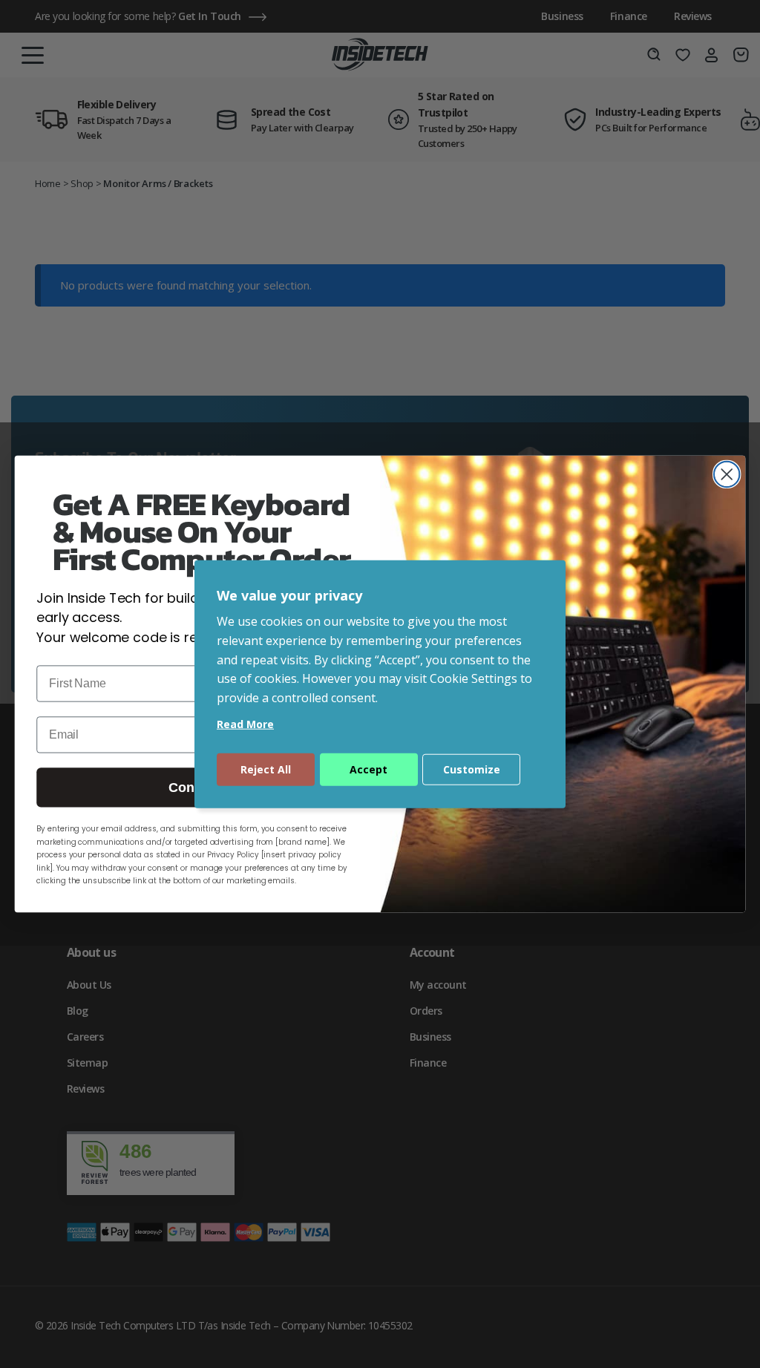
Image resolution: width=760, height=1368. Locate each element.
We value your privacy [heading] (289, 594)
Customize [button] (471, 769)
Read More (245, 724)
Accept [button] (368, 769)
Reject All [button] (265, 769)
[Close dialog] (726, 474)
